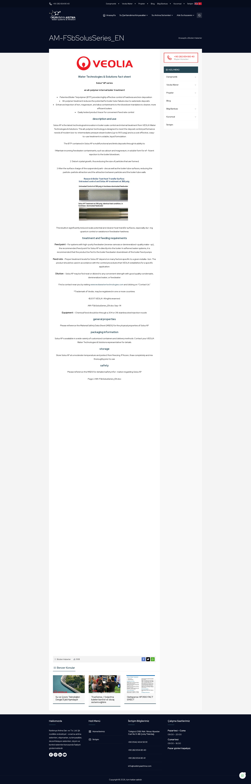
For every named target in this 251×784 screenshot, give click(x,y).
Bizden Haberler (195, 38)
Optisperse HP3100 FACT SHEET (140, 698)
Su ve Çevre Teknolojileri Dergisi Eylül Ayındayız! (68, 698)
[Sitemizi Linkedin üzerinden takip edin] (60, 755)
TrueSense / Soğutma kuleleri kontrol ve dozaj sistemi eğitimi (102, 700)
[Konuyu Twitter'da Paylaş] (148, 659)
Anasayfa (182, 38)
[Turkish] (200, 3)
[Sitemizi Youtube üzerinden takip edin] (65, 755)
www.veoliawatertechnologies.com (106, 284)
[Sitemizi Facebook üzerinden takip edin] (51, 755)
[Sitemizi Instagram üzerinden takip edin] (56, 755)
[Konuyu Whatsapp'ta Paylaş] (153, 659)
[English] (196, 3)
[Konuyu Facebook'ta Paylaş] (144, 659)
